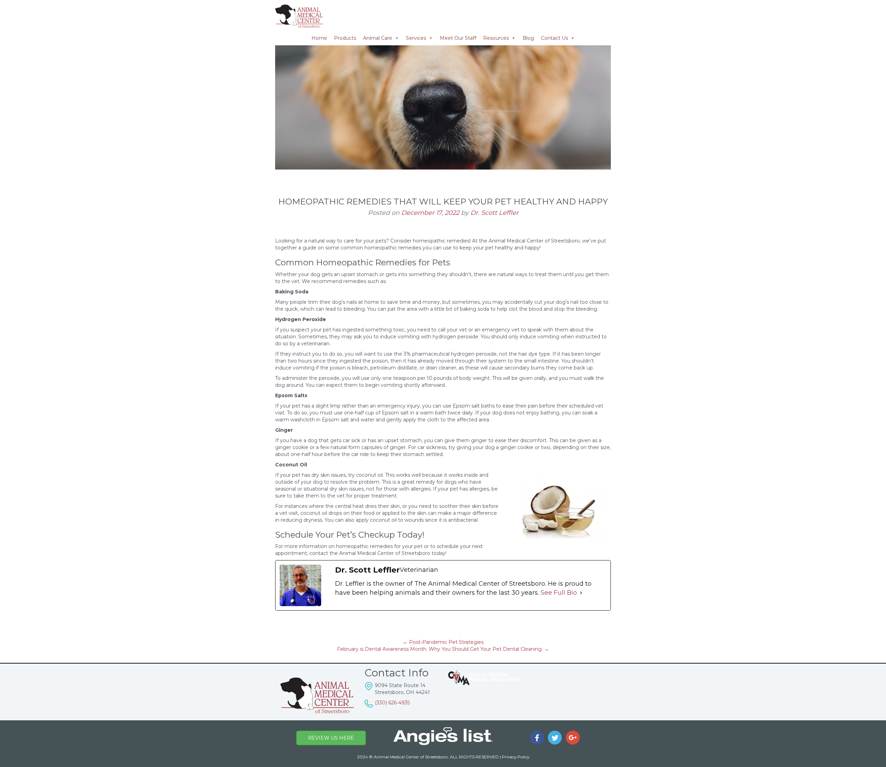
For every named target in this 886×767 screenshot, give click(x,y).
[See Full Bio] (581, 592)
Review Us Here (331, 738)
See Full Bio (559, 592)
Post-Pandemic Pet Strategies (443, 642)
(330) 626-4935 (392, 703)
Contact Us (554, 38)
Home (319, 38)
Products (345, 38)
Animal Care (377, 38)
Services (416, 38)
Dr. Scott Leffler (494, 213)
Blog (528, 38)
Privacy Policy (515, 756)
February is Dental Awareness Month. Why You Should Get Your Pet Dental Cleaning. (443, 649)
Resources (496, 38)
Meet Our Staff (458, 38)
